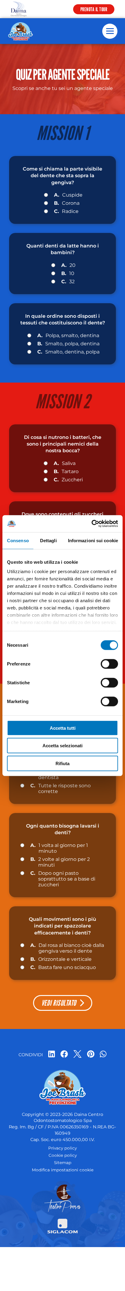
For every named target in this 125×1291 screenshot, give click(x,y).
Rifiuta (62, 763)
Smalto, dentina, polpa (68, 352)
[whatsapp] (103, 1054)
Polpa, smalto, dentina (68, 335)
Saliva (65, 463)
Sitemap (62, 1162)
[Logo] (19, 9)
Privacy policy (62, 1148)
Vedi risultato (58, 1002)
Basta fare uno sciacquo (63, 967)
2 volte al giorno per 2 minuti (60, 862)
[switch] (109, 664)
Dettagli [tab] (48, 540)
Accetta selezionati (62, 745)
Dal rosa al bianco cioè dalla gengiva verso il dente (67, 948)
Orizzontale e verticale (61, 959)
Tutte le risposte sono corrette (60, 788)
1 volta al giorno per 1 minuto (59, 848)
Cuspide (68, 195)
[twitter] (77, 1054)
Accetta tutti (63, 727)
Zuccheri (68, 480)
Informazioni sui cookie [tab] (93, 540)
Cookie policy (63, 1155)
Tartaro (66, 471)
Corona (66, 203)
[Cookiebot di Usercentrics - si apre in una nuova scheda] (91, 524)
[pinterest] (90, 1054)
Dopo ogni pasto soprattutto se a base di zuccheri (62, 879)
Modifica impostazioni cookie (62, 1169)
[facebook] (64, 1054)
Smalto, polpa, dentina (68, 344)
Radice (66, 211)
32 (68, 281)
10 (67, 273)
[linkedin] (51, 1054)
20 (68, 265)
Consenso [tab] (18, 540)
